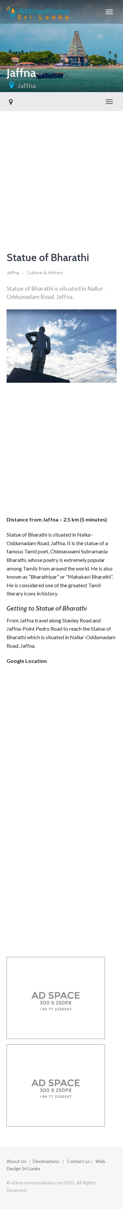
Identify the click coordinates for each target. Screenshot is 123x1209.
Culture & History (45, 272)
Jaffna (26, 85)
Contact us (78, 1161)
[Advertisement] (61, 176)
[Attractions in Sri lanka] (38, 12)
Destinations (46, 1161)
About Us (16, 1161)
